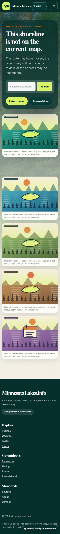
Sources (6, 491)
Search (44, 86)
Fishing (6, 466)
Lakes (5, 440)
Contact (6, 501)
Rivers (5, 446)
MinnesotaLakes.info (24, 6)
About (5, 496)
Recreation (8, 461)
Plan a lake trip (10, 476)
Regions (6, 430)
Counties (7, 435)
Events (5, 471)
